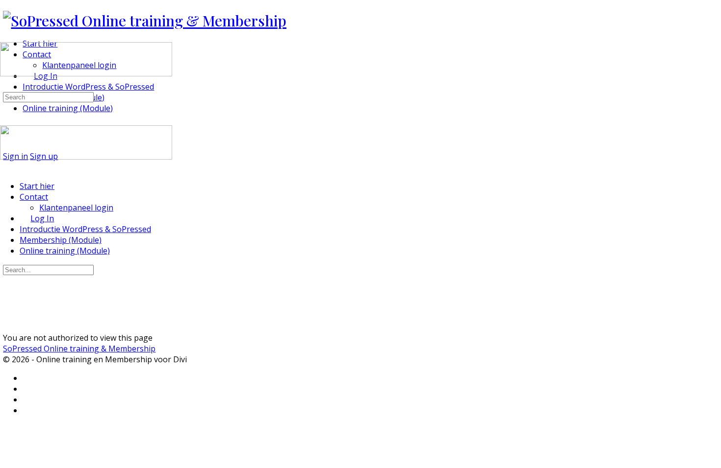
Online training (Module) (65, 250)
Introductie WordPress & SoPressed (85, 229)
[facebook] (28, 389)
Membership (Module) (61, 239)
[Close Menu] (5, 167)
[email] (28, 378)
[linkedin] (28, 410)
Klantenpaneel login (76, 207)
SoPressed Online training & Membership (79, 348)
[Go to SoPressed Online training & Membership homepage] (144, 20)
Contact (34, 196)
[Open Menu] (5, 38)
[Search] (5, 85)
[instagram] (28, 400)
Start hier (37, 186)
